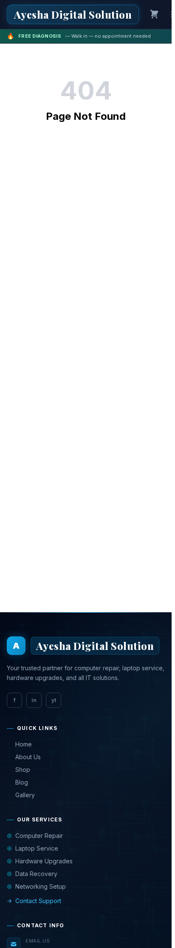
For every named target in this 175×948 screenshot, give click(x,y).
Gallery (25, 795)
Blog (21, 782)
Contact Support (38, 900)
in (34, 700)
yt (53, 700)
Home (23, 744)
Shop (22, 769)
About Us (28, 756)
